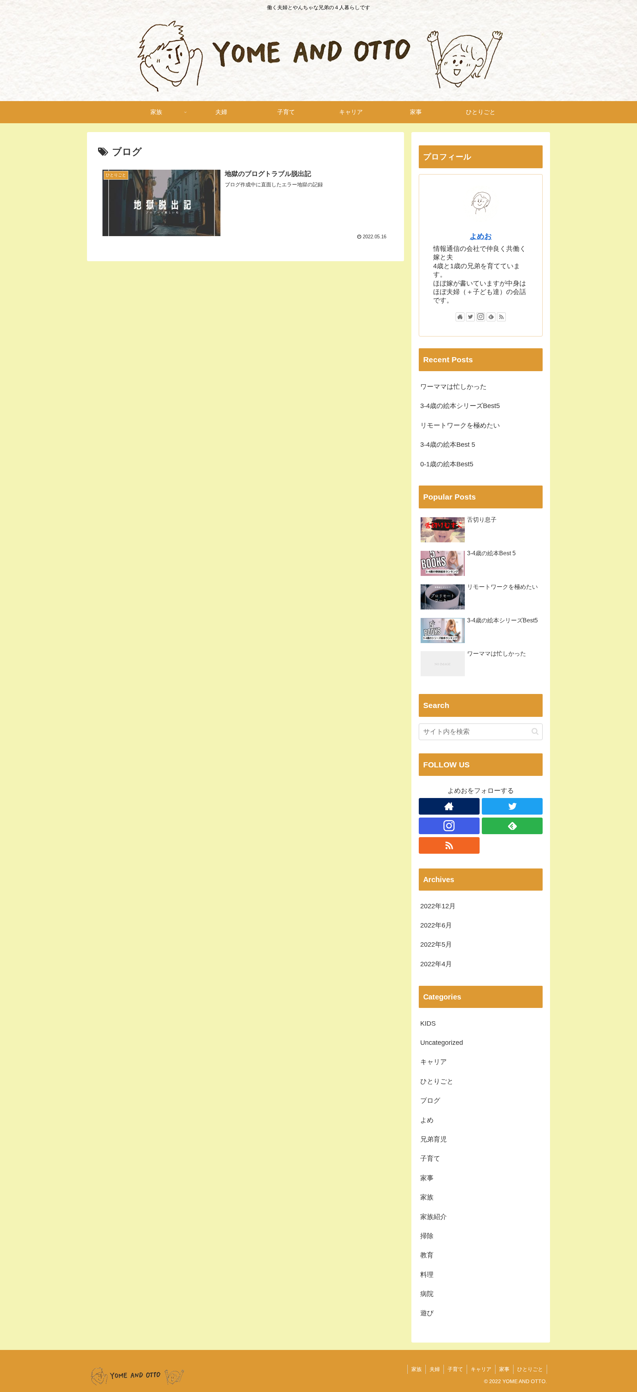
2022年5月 (436, 945)
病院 (427, 1294)
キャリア (433, 1062)
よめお (481, 236)
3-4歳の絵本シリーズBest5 (460, 406)
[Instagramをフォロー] (480, 316)
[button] (535, 731)
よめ (427, 1120)
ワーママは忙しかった (453, 386)
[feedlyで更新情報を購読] (491, 316)
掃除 (427, 1236)
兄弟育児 (433, 1139)
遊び (427, 1313)
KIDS (428, 1023)
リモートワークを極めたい (460, 425)
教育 (427, 1255)
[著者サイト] (460, 316)
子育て (430, 1159)
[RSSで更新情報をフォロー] (501, 316)
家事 (427, 1178)
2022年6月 (436, 925)
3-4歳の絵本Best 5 (447, 444)
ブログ (430, 1101)
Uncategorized (441, 1043)
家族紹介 (433, 1216)
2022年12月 (438, 906)
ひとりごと (436, 1081)
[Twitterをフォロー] (470, 316)
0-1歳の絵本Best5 (446, 464)
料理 (427, 1274)
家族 (427, 1197)
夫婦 (434, 1369)
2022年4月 (436, 964)
